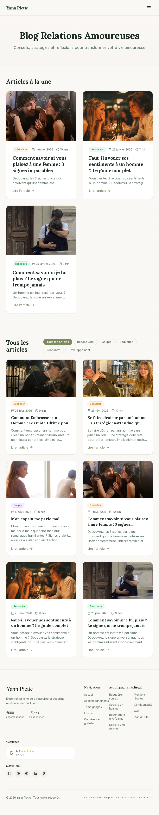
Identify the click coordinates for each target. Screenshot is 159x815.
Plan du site (141, 717)
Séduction (126, 341)
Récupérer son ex (116, 696)
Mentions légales (140, 696)
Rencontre (53, 350)
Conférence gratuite (92, 721)
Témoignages (93, 707)
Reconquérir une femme (117, 716)
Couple (106, 341)
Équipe (88, 713)
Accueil (88, 694)
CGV (137, 710)
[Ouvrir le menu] (149, 8)
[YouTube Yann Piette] (26, 773)
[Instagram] (9, 773)
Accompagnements (93, 700)
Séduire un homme (116, 706)
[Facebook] (43, 773)
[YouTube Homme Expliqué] (18, 773)
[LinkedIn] (35, 773)
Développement (79, 350)
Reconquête (85, 341)
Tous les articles (58, 341)
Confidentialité (143, 704)
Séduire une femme (117, 726)
